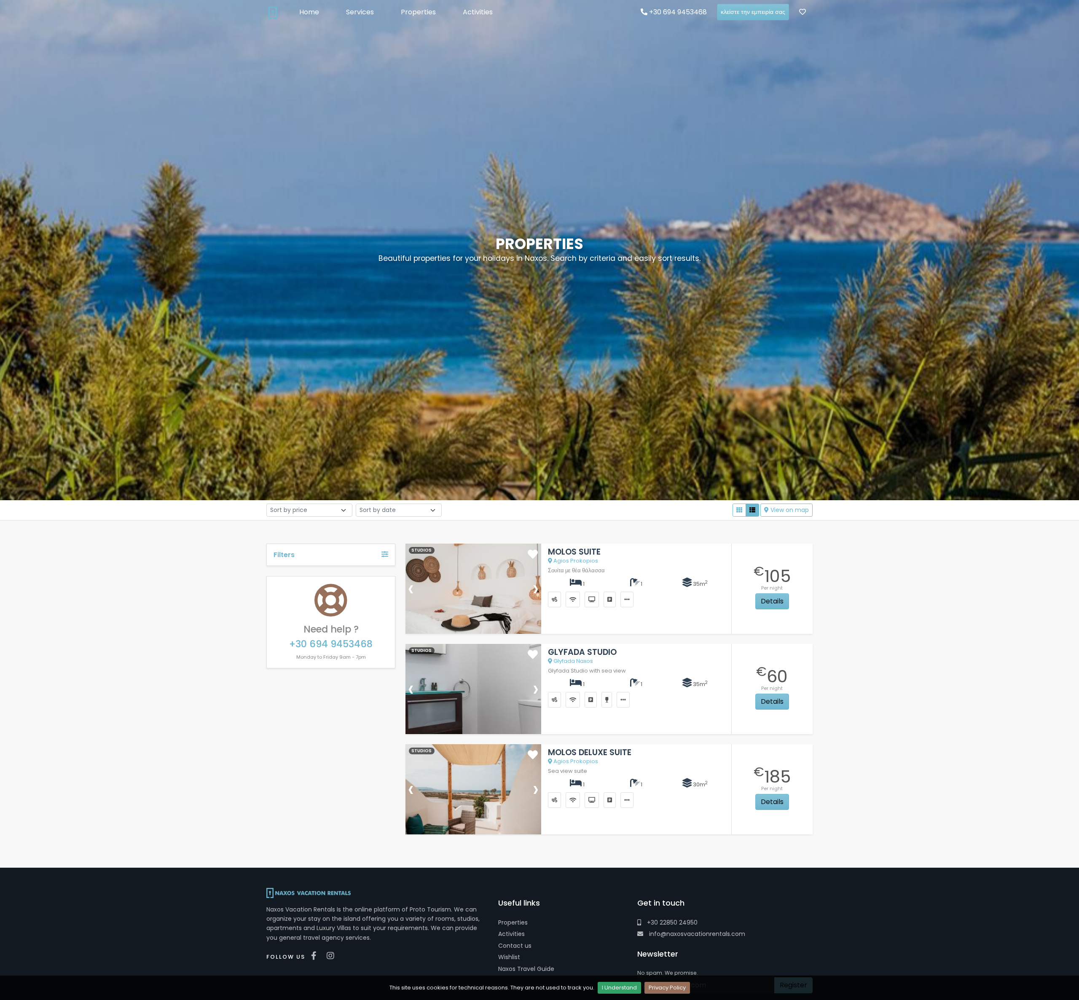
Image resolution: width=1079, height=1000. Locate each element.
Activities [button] (478, 12)
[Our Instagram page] (332, 955)
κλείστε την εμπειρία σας (753, 12)
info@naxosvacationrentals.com (696, 934)
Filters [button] (284, 555)
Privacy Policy (667, 988)
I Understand (619, 988)
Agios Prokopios (575, 561)
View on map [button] (789, 510)
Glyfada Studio (582, 652)
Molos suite (574, 552)
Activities (511, 934)
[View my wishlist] (802, 12)
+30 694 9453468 (677, 12)
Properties (513, 922)
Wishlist (509, 957)
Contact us (514, 945)
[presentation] (411, 588)
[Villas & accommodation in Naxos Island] (272, 12)
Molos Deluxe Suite (589, 752)
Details (772, 601)
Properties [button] (418, 12)
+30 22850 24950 (671, 922)
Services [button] (360, 12)
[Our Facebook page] (316, 955)
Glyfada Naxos (572, 661)
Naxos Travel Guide (526, 969)
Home (309, 12)
